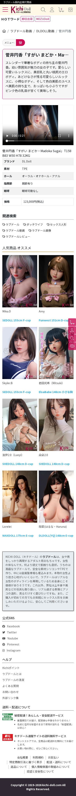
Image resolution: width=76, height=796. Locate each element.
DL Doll (26, 161)
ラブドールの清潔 (13, 680)
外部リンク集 (10, 698)
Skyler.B (7, 383)
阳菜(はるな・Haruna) (53, 526)
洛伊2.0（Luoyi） (13, 455)
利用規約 (38, 757)
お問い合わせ (10, 692)
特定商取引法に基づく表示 (25, 762)
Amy (42, 311)
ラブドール (49, 557)
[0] (72, 322)
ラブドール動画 (21, 31)
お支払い (53, 757)
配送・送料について (59, 762)
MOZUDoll (42, 19)
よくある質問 (10, 686)
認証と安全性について (40, 771)
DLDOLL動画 (45, 31)
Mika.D (6, 311)
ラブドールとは (11, 674)
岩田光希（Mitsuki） (52, 383)
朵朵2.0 (43, 455)
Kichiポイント (11, 668)
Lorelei (6, 526)
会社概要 (22, 757)
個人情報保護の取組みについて (51, 767)
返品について (19, 767)
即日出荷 (27, 19)
